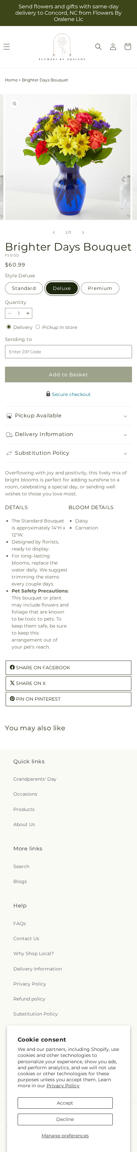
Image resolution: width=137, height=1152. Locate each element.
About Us (24, 824)
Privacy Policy (63, 1086)
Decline (65, 1119)
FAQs (19, 923)
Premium (100, 288)
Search (21, 866)
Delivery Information (37, 969)
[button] (98, 46)
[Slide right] (83, 232)
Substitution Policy (35, 1014)
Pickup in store (59, 327)
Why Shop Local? (33, 953)
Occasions (25, 794)
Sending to (28, 339)
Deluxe (62, 288)
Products (24, 809)
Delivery (23, 327)
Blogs (20, 881)
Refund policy (29, 999)
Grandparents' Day (35, 779)
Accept (65, 1103)
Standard (24, 288)
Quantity (15, 302)
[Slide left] (54, 232)
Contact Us (26, 938)
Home (11, 79)
